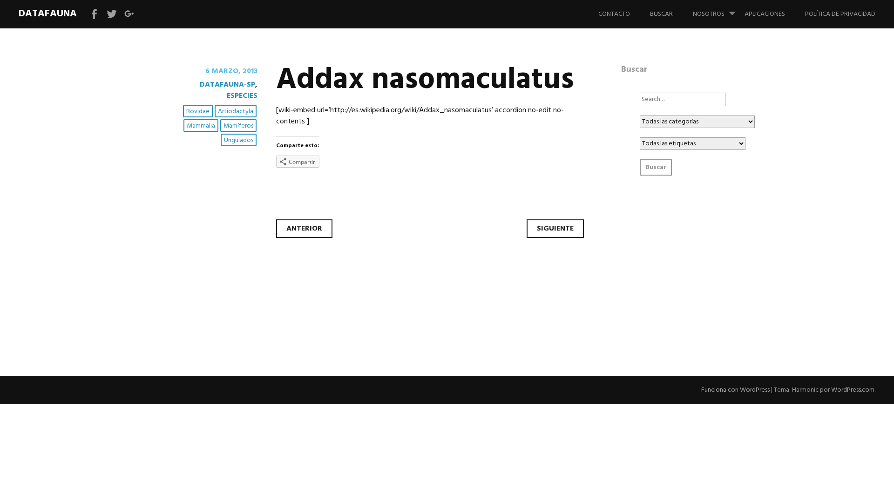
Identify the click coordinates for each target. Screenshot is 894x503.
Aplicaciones (765, 14)
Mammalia (201, 126)
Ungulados (238, 140)
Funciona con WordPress (735, 390)
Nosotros (709, 14)
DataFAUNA (48, 14)
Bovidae (198, 111)
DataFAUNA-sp (227, 85)
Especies (242, 96)
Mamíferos (238, 126)
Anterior (304, 229)
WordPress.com (852, 390)
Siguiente (555, 229)
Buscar (661, 14)
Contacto (614, 14)
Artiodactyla (235, 111)
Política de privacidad (840, 14)
